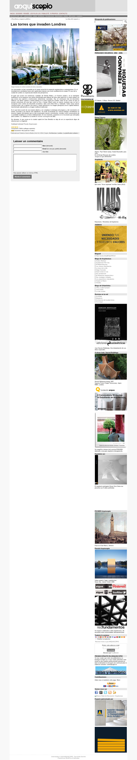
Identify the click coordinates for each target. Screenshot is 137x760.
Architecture (53, 133)
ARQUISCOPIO (68, 756)
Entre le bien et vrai (102, 272)
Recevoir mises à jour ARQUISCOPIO (107, 641)
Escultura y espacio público (21, 19)
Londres (59, 133)
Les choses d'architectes (103, 266)
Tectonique (99, 302)
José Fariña (99, 289)
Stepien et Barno (101, 281)
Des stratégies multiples (103, 277)
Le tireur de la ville (101, 268)
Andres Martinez (101, 261)
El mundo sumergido (43, 116)
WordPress (69, 758)
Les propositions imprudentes (105, 279)
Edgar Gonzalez (101, 270)
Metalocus (99, 298)
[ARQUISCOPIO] (68, 6)
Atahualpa (76, 758)
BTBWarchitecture (101, 264)
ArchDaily (99, 296)
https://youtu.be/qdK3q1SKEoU (105, 256)
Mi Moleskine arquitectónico (104, 275)
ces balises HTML (32, 173)
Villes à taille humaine (103, 288)
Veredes (98, 283)
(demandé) (48, 146)
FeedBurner (115, 653)
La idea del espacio (72, 19)
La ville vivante (100, 291)
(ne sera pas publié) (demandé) (54, 149)
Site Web (45, 152)
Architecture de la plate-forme (105, 300)
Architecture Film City (102, 262)
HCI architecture (101, 273)
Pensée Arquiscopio (30, 124)
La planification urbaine (70, 133)
